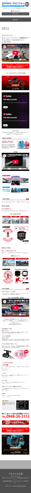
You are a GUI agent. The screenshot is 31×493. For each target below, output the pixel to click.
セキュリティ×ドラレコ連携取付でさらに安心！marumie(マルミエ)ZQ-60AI (15, 40)
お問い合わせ (15, 13)
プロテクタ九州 (15, 474)
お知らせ (5, 28)
